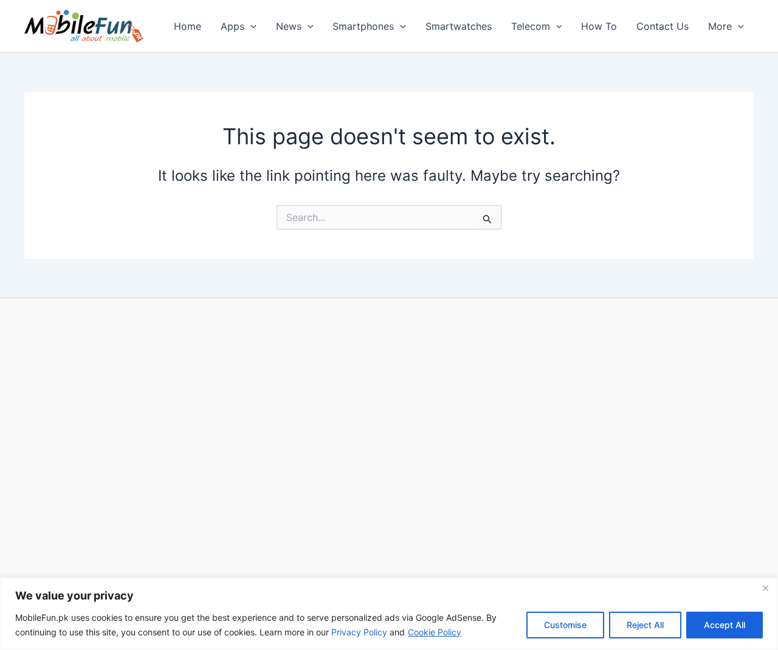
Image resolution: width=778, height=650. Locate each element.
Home (187, 26)
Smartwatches (458, 26)
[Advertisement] (389, 442)
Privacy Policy (359, 632)
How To (599, 26)
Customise (565, 625)
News (288, 26)
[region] (389, 614)
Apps (232, 26)
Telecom (530, 26)
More (720, 26)
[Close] (765, 588)
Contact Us (662, 26)
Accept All (724, 625)
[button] (250, 26)
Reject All (645, 625)
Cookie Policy (434, 632)
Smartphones (363, 26)
